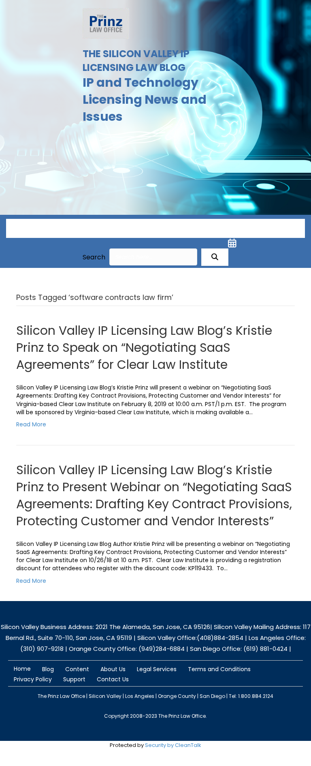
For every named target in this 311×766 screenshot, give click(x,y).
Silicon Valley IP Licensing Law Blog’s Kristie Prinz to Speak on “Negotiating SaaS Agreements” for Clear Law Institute (144, 347)
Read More (31, 424)
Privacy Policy (33, 679)
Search (94, 257)
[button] (214, 257)
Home (22, 669)
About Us (113, 669)
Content (77, 669)
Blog (48, 669)
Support (74, 679)
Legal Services (157, 669)
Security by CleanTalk (173, 745)
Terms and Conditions (219, 669)
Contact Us (113, 679)
